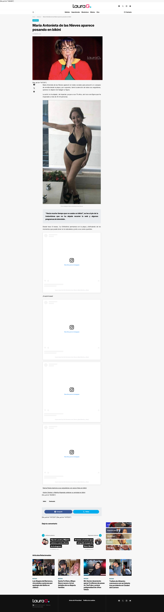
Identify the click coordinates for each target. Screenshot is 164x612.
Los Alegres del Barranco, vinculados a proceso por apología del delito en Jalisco (42, 584)
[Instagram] (126, 6)
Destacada (52, 501)
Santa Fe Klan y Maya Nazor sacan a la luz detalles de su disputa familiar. (67, 584)
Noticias (39, 16)
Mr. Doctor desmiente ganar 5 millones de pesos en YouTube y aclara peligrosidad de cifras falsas (94, 585)
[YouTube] (130, 6)
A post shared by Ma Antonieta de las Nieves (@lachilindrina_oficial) (72, 290)
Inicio (33, 16)
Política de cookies (89, 600)
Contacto (129, 12)
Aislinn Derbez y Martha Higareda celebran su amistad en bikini (64, 492)
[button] (33, 12)
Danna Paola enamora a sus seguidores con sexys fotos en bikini (65, 488)
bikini (44, 501)
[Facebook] (119, 6)
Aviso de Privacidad (75, 600)
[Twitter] (122, 6)
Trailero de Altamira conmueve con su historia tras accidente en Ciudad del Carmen (119, 584)
